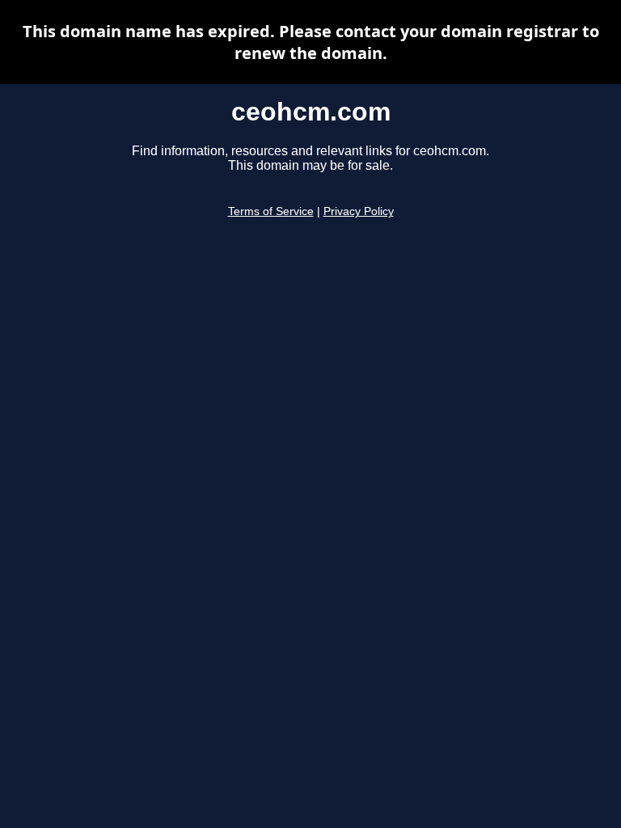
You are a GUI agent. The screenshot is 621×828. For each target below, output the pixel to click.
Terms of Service (271, 211)
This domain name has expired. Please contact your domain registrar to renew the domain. (311, 42)
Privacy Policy (358, 211)
